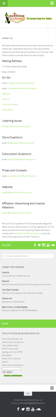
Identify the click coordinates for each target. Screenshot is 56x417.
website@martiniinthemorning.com (17, 192)
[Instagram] (43, 245)
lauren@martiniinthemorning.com (21, 176)
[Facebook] (35, 245)
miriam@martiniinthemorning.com (22, 88)
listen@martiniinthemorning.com (16, 126)
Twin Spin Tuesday (10, 104)
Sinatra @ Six (7, 110)
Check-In (6, 99)
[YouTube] (48, 245)
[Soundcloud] (52, 245)
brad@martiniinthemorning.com (21, 83)
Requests (6, 94)
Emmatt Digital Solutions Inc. (33, 403)
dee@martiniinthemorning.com (20, 143)
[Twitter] (39, 245)
